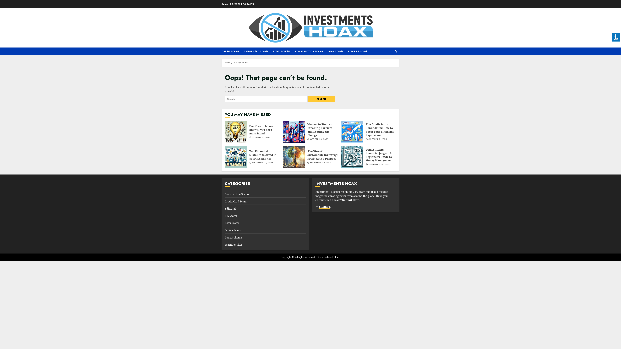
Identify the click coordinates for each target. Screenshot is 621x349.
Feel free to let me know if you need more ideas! (236, 132)
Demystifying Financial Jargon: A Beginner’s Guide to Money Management (352, 157)
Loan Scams (335, 51)
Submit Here (350, 200)
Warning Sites (233, 244)
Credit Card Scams (256, 51)
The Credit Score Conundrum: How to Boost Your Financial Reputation (352, 132)
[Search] (396, 51)
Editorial (230, 208)
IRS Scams (231, 216)
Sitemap (324, 206)
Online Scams (230, 51)
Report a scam (357, 51)
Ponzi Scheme (281, 51)
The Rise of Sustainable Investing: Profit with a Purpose (294, 157)
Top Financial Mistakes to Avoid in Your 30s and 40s (236, 157)
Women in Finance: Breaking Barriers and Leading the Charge (294, 132)
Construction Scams (309, 51)
